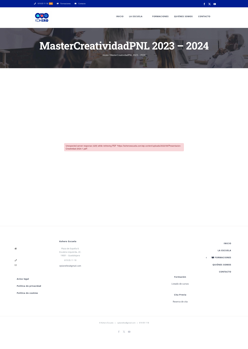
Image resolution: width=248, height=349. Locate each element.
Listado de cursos (180, 283)
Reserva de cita (180, 301)
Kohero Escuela (107, 323)
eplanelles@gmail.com (70, 265)
